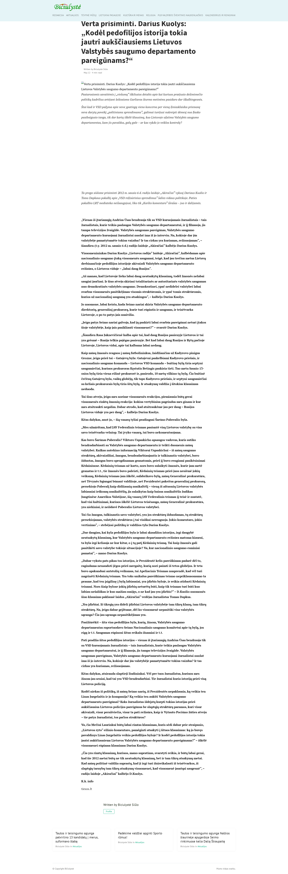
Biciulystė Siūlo (63, 846)
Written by (96, 69)
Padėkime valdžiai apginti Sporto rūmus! (140, 835)
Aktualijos (72, 15)
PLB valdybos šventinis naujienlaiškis (180, 15)
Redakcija (58, 15)
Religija (150, 15)
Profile (109, 811)
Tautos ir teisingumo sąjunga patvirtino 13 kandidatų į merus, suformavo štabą (77, 837)
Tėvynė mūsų (88, 15)
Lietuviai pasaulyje (110, 15)
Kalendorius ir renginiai (221, 15)
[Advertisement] (144, 158)
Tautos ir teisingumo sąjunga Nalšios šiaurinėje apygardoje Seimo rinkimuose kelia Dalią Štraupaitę (205, 837)
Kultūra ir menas (133, 15)
